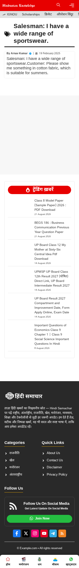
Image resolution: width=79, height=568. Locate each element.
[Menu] (72, 5)
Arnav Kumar (19, 53)
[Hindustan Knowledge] (18, 5)
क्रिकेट (48, 15)
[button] (58, 5)
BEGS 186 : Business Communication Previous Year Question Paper (51, 227)
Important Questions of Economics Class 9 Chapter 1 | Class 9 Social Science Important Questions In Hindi (51, 334)
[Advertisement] (39, 135)
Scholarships (31, 15)
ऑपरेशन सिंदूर (65, 15)
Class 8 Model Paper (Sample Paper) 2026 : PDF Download (50, 205)
